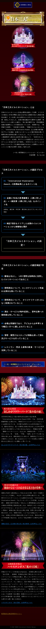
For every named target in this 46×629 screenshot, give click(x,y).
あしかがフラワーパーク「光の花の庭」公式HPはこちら (20, 445)
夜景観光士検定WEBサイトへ (11, 614)
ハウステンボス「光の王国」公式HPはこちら (17, 602)
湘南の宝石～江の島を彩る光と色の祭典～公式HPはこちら (21, 524)
